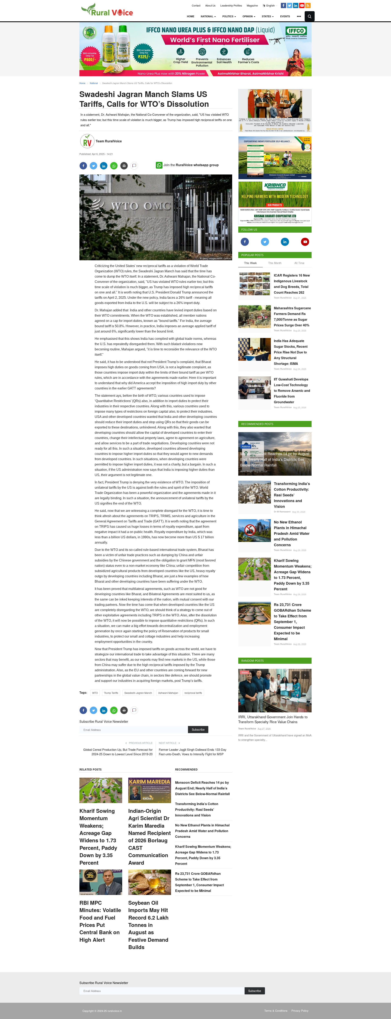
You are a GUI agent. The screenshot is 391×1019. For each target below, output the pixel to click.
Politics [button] (228, 16)
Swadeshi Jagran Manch (138, 692)
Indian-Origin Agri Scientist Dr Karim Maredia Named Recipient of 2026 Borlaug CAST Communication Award (149, 836)
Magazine (252, 5)
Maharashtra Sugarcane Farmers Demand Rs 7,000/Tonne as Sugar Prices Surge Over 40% (292, 316)
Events (285, 16)
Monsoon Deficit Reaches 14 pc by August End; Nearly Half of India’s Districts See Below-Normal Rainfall (202, 788)
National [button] (207, 16)
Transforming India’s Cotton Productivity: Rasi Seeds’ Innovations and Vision (196, 809)
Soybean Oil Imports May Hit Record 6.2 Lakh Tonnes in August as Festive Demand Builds (148, 925)
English (270, 5)
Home (190, 16)
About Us (210, 5)
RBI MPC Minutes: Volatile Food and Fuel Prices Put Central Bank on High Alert (100, 921)
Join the (191, 164)
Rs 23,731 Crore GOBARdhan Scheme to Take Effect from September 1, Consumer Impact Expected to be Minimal (292, 621)
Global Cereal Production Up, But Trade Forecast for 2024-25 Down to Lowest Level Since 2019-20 (118, 751)
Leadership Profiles (231, 5)
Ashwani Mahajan (168, 692)
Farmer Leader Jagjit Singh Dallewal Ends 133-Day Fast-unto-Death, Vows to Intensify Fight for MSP (192, 751)
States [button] (267, 16)
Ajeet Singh (246, 470)
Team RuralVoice (109, 141)
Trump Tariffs (111, 692)
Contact (196, 5)
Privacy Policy (300, 1010)
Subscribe (198, 729)
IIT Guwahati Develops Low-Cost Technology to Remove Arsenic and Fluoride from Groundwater (292, 389)
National (94, 83)
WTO (95, 692)
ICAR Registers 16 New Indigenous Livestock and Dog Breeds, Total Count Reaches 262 (292, 283)
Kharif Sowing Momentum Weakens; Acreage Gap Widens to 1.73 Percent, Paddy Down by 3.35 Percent (98, 836)
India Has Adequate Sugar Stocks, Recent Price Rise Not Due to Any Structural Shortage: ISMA (291, 351)
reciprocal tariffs (193, 692)
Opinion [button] (248, 16)
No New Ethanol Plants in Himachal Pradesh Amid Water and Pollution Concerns (202, 831)
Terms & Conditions (276, 1010)
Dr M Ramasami (282, 510)
